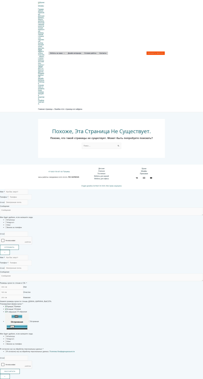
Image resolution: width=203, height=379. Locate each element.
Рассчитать (9, 371)
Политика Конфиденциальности (62, 352)
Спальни (101, 171)
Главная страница (45, 109)
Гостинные (101, 174)
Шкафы (144, 171)
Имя (2, 192)
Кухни (144, 169)
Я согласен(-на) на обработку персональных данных (22, 349)
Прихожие (144, 174)
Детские (101, 168)
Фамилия (26, 297)
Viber (8, 225)
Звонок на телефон (14, 227)
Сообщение (4, 206)
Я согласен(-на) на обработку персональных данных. (40, 352)
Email (2, 202)
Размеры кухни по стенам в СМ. (13, 283)
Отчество (27, 292)
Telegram (10, 222)
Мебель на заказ (56, 53)
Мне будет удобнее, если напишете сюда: (16, 217)
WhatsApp (10, 220)
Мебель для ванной (101, 176)
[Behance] (137, 178)
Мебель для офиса (101, 179)
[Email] (144, 178)
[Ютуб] (151, 178)
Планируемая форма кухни (11, 304)
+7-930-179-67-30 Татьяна (59, 172)
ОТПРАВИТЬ (9, 247)
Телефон (4, 197)
